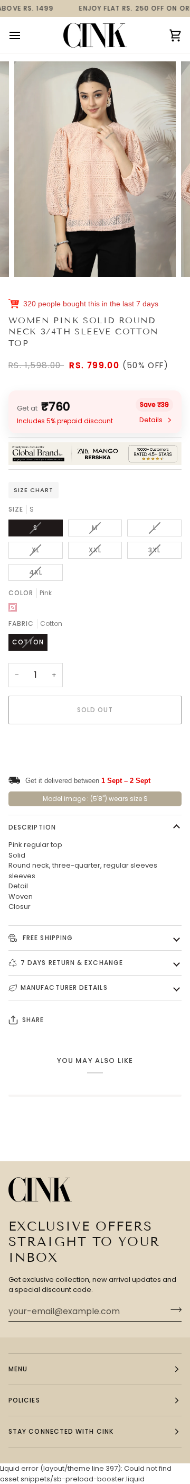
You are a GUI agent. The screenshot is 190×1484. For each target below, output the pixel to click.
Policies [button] (24, 1400)
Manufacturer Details (64, 987)
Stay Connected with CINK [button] (60, 1431)
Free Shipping (47, 937)
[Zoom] (34, 257)
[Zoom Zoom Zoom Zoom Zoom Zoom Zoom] (95, 169)
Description (32, 827)
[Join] (173, 1309)
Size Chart (33, 490)
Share (33, 1019)
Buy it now (95, 746)
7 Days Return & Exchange (72, 962)
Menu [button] (17, 1368)
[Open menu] (24, 35)
